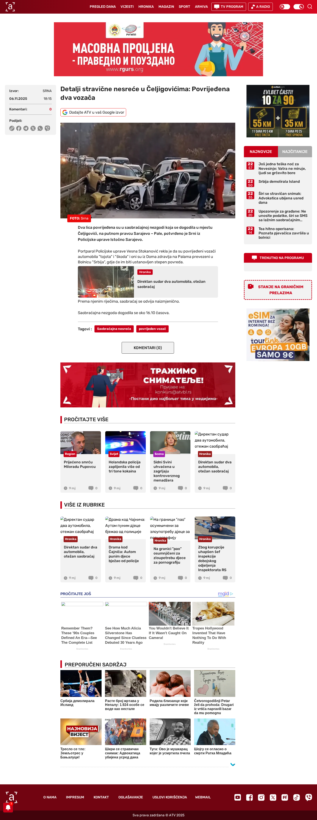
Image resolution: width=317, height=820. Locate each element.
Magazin (166, 7)
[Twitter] (273, 797)
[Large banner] (158, 49)
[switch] (285, 6)
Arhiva (201, 7)
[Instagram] (261, 797)
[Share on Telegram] (26, 128)
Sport (184, 7)
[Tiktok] (296, 797)
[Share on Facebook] (19, 128)
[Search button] (309, 6)
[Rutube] (284, 797)
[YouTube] (237, 797)
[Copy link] (11, 128)
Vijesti (127, 7)
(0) (148, 347)
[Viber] (308, 797)
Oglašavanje (130, 797)
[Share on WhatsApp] (40, 128)
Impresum (75, 797)
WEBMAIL (203, 797)
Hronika (146, 7)
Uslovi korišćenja (169, 797)
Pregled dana (103, 7)
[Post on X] (33, 128)
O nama (49, 797)
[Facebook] (249, 797)
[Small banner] (277, 111)
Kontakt (101, 797)
